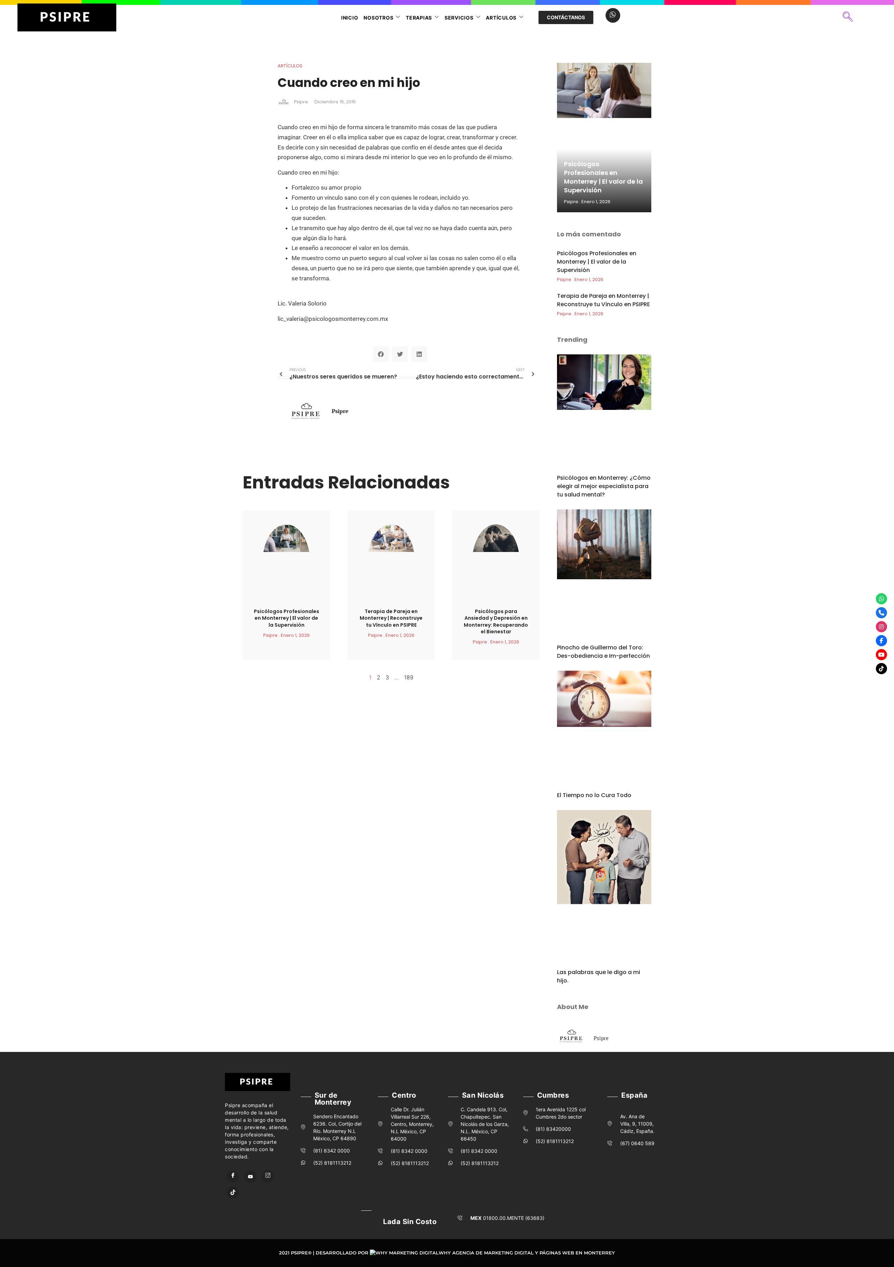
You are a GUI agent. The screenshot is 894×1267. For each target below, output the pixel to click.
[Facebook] (233, 1176)
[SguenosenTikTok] (881, 668)
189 (408, 677)
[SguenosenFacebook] (881, 640)
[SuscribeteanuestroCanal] (881, 654)
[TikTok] (233, 1192)
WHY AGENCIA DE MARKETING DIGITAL (486, 1252)
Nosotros (378, 18)
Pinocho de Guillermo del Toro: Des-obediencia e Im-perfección (603, 651)
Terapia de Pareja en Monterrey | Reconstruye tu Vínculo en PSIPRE (391, 618)
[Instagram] (268, 1176)
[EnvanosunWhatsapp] (881, 598)
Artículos (501, 18)
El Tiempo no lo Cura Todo (594, 795)
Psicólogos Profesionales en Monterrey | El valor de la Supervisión (286, 618)
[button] (848, 17)
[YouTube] (250, 1177)
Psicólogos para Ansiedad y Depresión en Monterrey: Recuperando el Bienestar (496, 621)
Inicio (349, 18)
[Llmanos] (881, 612)
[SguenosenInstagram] (881, 626)
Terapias (419, 18)
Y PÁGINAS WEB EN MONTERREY (575, 1252)
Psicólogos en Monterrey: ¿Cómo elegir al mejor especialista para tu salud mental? (604, 486)
